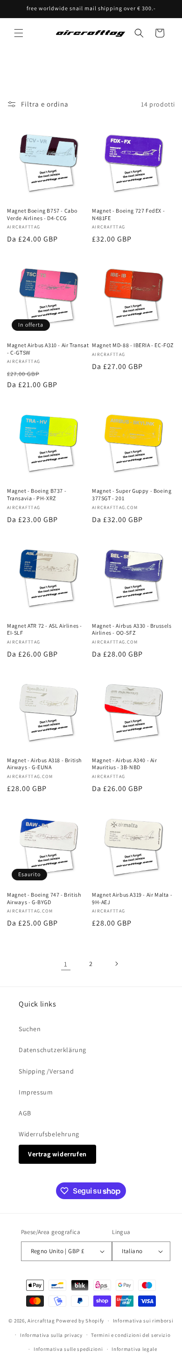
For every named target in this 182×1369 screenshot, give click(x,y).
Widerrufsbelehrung (49, 1134)
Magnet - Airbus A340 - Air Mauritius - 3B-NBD (124, 764)
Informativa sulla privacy (51, 1335)
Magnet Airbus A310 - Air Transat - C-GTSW (48, 349)
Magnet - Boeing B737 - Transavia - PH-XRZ (36, 494)
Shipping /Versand (46, 1071)
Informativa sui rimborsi (143, 1320)
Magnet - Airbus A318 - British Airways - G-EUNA (44, 764)
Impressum (36, 1092)
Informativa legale (134, 1349)
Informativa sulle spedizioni (68, 1349)
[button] (18, 33)
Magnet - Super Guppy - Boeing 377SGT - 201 (131, 494)
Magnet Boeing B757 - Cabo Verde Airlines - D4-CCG (42, 214)
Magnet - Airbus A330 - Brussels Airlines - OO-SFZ (132, 629)
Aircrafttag (41, 1320)
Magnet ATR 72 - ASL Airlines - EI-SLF (44, 629)
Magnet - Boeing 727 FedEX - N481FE (128, 214)
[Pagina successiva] (116, 963)
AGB (25, 1113)
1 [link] (66, 964)
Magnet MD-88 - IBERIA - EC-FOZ (133, 345)
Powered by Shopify (80, 1320)
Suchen (30, 1029)
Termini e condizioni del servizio (130, 1335)
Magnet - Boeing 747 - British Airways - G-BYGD (44, 898)
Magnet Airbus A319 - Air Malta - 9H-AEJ (132, 898)
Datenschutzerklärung (52, 1050)
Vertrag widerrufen (57, 1154)
